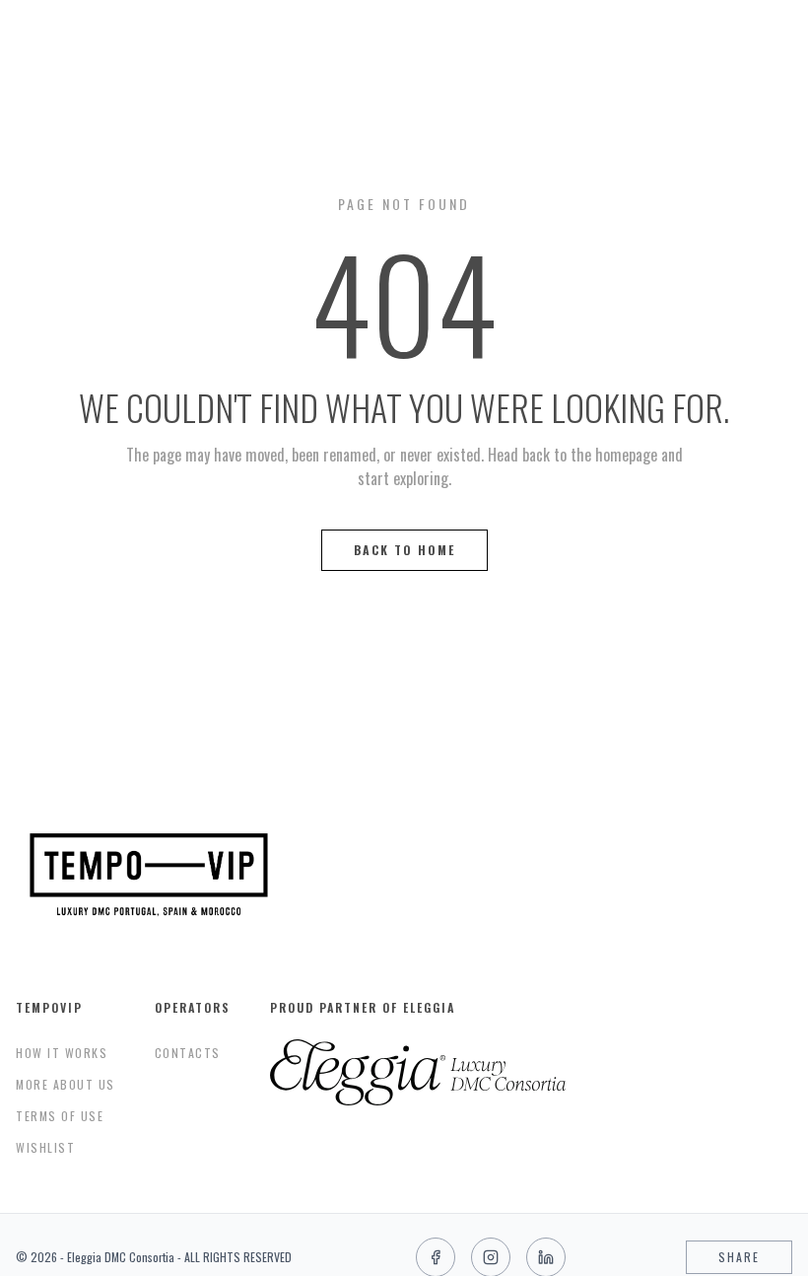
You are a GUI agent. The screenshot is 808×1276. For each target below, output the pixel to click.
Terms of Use (59, 1115)
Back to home (404, 549)
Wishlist (45, 1147)
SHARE (739, 1256)
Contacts (188, 1052)
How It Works (61, 1052)
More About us (65, 1084)
